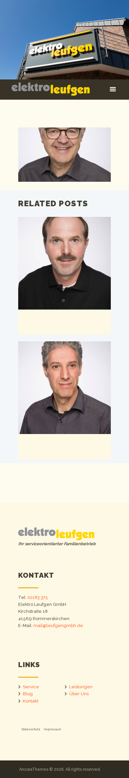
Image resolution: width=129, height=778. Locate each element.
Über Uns (79, 693)
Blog (28, 693)
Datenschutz (31, 729)
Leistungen (81, 686)
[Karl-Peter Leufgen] (64, 154)
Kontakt (30, 701)
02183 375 (37, 597)
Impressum (52, 729)
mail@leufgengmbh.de (58, 625)
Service (31, 686)
